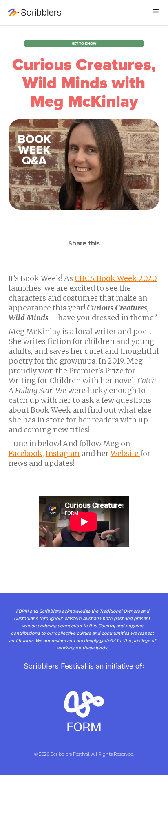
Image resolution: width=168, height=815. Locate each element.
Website (125, 453)
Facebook (25, 453)
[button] (156, 15)
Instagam (63, 453)
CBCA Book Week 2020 (116, 278)
